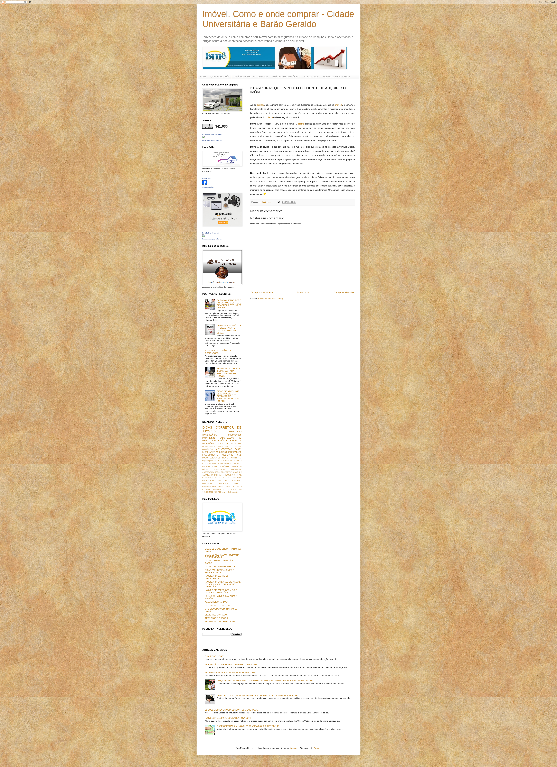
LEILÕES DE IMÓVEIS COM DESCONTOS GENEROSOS (231, 710)
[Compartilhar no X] (288, 202)
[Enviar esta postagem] (278, 202)
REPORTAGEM (218, 489)
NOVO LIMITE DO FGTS (230, 486)
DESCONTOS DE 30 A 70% (215, 478)
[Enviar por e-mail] (283, 202)
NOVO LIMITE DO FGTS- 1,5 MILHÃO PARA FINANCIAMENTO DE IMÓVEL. (228, 372)
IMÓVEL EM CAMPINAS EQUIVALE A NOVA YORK (228, 718)
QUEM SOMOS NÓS (220, 76)
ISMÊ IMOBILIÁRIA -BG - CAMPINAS (251, 76)
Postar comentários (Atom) (270, 298)
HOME (203, 76)
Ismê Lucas (206, 179)
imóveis (338, 105)
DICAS (207, 427)
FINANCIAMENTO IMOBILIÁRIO (217, 455)
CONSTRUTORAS (224, 449)
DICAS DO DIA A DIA (229, 443)
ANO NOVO (218, 461)
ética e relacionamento (230, 492)
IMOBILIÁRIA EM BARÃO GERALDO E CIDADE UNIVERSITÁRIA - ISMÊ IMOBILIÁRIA (222, 584)
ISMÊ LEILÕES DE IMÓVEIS (285, 76)
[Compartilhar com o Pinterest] (294, 202)
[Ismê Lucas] (204, 184)
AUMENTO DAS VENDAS (232, 461)
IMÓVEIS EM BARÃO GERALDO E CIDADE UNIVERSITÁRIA (221, 591)
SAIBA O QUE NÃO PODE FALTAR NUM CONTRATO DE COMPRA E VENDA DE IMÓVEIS (229, 304)
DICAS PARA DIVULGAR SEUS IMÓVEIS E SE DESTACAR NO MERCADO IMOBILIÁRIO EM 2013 (228, 396)
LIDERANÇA (223, 483)
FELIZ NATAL (223, 481)
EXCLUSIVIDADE (234, 452)
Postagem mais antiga (343, 292)
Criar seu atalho (208, 187)
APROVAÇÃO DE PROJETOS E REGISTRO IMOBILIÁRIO (231, 664)
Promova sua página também (212, 140)
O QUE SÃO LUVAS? (214, 656)
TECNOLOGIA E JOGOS (216, 618)
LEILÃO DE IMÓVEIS (220, 458)
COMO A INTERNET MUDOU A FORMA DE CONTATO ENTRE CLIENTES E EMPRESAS (257, 695)
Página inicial (303, 292)
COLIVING (206, 466)
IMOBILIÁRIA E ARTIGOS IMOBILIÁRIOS (216, 577)
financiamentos (208, 447)
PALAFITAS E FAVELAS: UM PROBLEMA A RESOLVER (230, 672)
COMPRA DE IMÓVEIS (220, 466)
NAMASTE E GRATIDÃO (216, 602)
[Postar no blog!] (286, 202)
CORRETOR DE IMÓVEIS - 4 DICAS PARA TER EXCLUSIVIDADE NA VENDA (229, 329)
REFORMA (206, 489)
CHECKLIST (237, 463)
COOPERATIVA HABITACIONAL (228, 469)
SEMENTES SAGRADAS (216, 615)
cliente (270, 117)
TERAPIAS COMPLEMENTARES (220, 621)
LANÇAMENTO (207, 483)
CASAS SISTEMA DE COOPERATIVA (216, 463)
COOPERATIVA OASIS (210, 472)
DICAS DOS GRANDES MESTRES (221, 566)
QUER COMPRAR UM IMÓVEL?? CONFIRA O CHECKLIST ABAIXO (248, 726)
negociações (207, 449)
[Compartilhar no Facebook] (291, 202)
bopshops (294, 748)
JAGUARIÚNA (236, 481)
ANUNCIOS (221, 452)
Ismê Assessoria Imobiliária (211, 134)
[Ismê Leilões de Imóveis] (203, 236)
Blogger (317, 748)
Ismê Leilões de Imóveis (210, 233)
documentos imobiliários (230, 447)
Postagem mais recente (262, 292)
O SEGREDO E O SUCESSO (218, 605)
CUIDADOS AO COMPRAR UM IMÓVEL (226, 475)
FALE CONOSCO (311, 76)
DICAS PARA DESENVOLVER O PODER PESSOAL (219, 571)
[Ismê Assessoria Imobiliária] (203, 137)
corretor (260, 105)
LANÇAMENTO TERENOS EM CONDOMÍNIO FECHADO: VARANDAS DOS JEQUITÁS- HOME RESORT (265, 680)
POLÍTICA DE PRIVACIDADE (336, 76)
